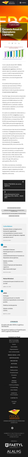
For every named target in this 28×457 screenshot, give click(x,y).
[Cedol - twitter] (12, 428)
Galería (14, 377)
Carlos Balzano (7, 226)
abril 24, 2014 (7, 286)
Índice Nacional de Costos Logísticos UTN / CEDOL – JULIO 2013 (13, 195)
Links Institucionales (14, 351)
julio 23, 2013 (7, 240)
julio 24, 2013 (7, 272)
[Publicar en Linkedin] (19, 43)
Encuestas (14, 375)
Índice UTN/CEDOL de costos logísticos (12, 184)
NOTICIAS (14, 363)
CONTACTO (14, 398)
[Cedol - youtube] (16, 428)
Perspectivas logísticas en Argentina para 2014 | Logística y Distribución (14, 330)
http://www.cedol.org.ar (9, 269)
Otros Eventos (14, 394)
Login (14, 403)
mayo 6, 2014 (6, 313)
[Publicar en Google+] (15, 43)
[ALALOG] (14, 453)
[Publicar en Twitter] (12, 43)
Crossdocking (14, 387)
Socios (14, 344)
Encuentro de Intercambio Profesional (14, 213)
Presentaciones (14, 372)
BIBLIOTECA (14, 367)
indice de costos (14, 215)
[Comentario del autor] (2, 245)
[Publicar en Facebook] (9, 43)
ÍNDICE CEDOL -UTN (14, 355)
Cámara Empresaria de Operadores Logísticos (14, 211)
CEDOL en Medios (14, 385)
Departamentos (14, 349)
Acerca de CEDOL (14, 341)
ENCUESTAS (14, 360)
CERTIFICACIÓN (14, 358)
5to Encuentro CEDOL (14, 207)
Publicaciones (14, 370)
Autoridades (14, 346)
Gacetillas (14, 382)
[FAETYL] (14, 447)
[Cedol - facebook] (8, 428)
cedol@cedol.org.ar (14, 436)
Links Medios (14, 390)
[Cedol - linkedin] (19, 428)
